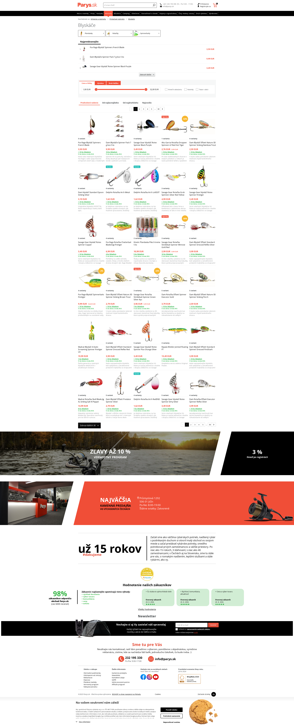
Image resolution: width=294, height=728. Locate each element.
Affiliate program (118, 684)
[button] (154, 5)
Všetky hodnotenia (147, 609)
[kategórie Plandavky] (91, 33)
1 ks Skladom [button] (83, 359)
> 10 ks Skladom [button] (84, 152)
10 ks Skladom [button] (111, 152)
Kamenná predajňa (119, 673)
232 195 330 (133, 658)
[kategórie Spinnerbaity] (147, 33)
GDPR (114, 680)
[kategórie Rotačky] (119, 33)
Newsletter (116, 675)
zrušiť (196, 632)
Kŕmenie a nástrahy (98, 19)
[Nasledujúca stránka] (163, 109)
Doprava (87, 680)
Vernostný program (91, 684)
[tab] (86, 83)
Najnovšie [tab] (146, 102)
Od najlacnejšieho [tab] (110, 102)
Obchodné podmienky (92, 673)
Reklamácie (88, 678)
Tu (102, 716)
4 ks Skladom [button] (111, 254)
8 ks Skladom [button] (83, 409)
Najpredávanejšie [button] (89, 41)
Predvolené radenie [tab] (89, 102)
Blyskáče (131, 19)
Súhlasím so (182, 629)
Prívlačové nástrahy (117, 19)
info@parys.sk (168, 6)
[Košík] (215, 5)
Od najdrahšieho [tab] (130, 102)
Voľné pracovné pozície (121, 682)
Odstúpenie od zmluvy (92, 675)
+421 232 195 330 (169, 4)
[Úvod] (88, 5)
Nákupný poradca (90, 687)
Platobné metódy (90, 682)
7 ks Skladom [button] (139, 306)
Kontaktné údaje (118, 678)
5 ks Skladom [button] (139, 254)
